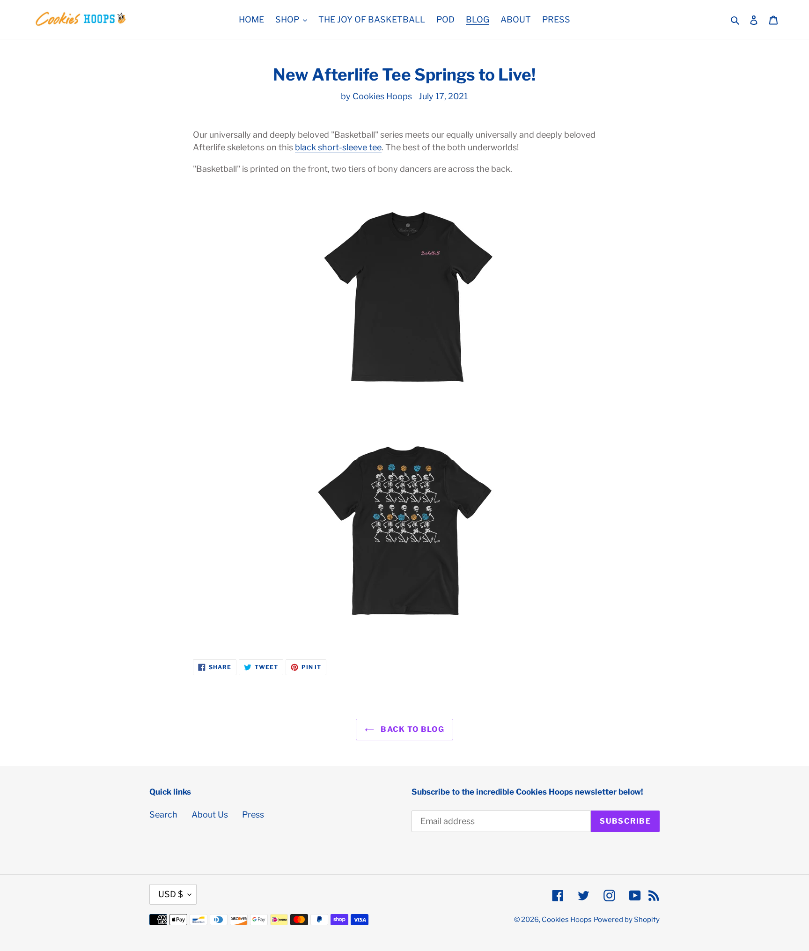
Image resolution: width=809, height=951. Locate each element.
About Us (209, 814)
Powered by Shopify (627, 919)
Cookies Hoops (567, 919)
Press (253, 814)
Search (163, 814)
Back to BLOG (411, 729)
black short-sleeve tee (338, 147)
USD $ (170, 894)
